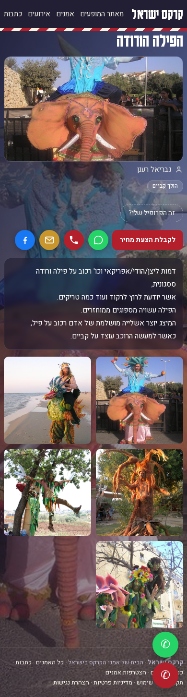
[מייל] (49, 240)
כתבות (13, 14)
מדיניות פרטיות (113, 682)
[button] (139, 400)
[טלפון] (74, 240)
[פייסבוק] (25, 240)
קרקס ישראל (157, 13)
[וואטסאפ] (98, 240)
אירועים (39, 14)
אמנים (65, 14)
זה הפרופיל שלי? (152, 213)
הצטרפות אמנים (125, 672)
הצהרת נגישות (71, 682)
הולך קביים (165, 186)
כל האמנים (50, 662)
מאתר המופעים (102, 14)
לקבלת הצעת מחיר (147, 240)
